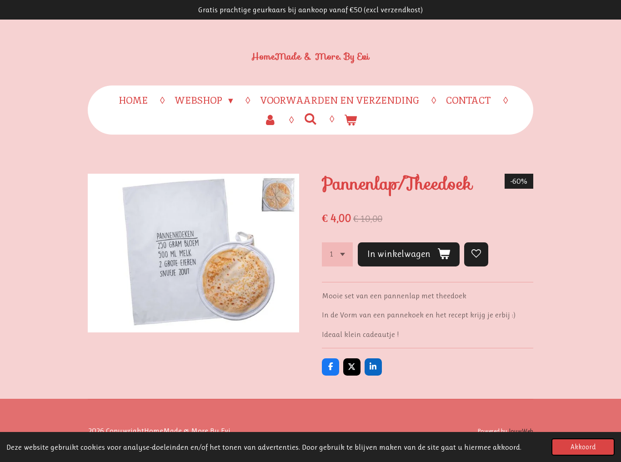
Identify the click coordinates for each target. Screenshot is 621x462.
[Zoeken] (310, 119)
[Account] (270, 120)
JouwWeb (521, 431)
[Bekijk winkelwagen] (350, 120)
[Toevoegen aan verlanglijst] (476, 254)
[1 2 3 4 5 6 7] (337, 254)
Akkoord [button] (583, 447)
